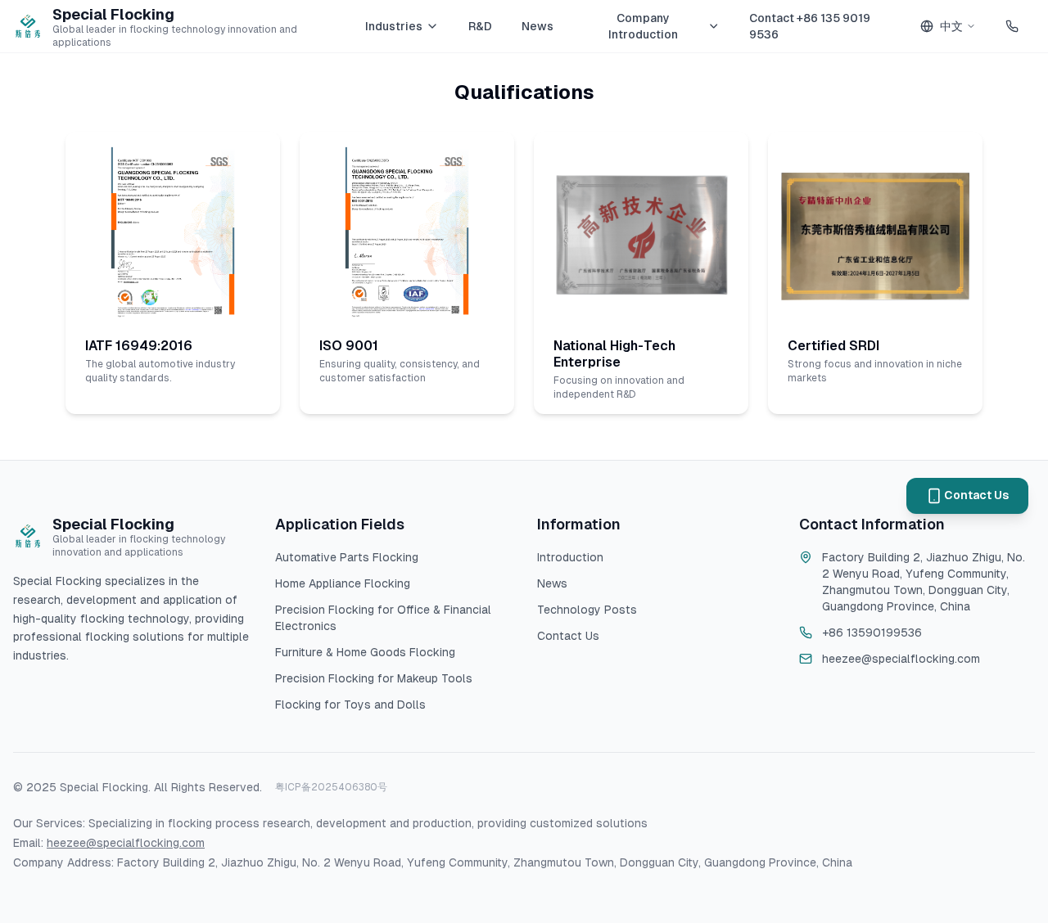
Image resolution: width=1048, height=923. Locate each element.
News (537, 26)
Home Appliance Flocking (342, 583)
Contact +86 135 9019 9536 (809, 26)
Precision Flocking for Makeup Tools (373, 678)
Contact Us (568, 635)
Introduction (570, 557)
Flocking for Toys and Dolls (350, 704)
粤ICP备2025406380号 (331, 787)
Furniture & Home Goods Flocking (365, 652)
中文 (951, 26)
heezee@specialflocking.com (126, 842)
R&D (480, 26)
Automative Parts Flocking (346, 557)
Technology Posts (587, 609)
